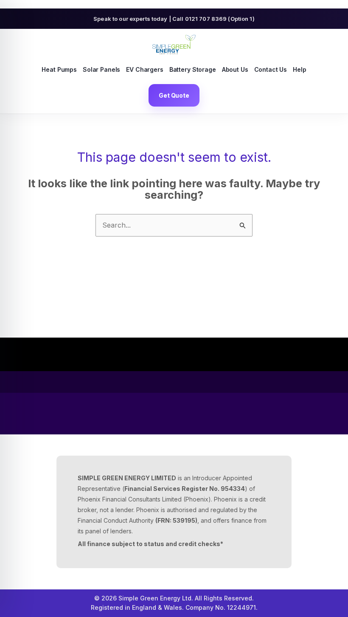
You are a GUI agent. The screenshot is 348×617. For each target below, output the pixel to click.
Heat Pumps (59, 69)
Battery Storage (192, 69)
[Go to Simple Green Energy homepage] (174, 44)
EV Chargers (144, 69)
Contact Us (270, 69)
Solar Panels (101, 69)
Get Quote (174, 95)
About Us (235, 69)
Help (299, 69)
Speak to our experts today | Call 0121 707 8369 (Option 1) (174, 18)
